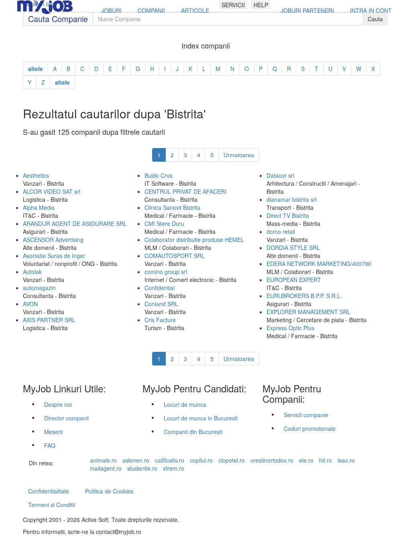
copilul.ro (201, 460)
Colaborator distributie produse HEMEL (194, 239)
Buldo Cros (158, 175)
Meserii (53, 432)
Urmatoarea (239, 155)
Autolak (32, 272)
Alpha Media (39, 207)
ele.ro (306, 460)
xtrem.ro (173, 468)
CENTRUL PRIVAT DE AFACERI (185, 191)
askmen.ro (135, 460)
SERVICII (233, 5)
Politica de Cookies (109, 491)
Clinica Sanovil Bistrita (172, 207)
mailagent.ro (106, 468)
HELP (261, 5)
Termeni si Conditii (51, 505)
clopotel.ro (231, 460)
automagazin (39, 288)
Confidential (159, 288)
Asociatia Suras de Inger (54, 256)
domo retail (281, 231)
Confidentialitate (48, 491)
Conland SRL (161, 304)
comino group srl (165, 272)
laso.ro (346, 460)
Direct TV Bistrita (288, 215)
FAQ (49, 445)
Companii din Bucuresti (193, 432)
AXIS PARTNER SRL (49, 320)
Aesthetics (36, 175)
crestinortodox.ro (271, 460)
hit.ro (325, 460)
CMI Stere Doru (164, 223)
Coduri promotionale (310, 428)
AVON (30, 304)
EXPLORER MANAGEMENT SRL (308, 312)
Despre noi (58, 404)
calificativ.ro (169, 460)
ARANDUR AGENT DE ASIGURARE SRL (75, 223)
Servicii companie (306, 415)
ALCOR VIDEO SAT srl (51, 191)
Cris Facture (160, 320)
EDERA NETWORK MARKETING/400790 (319, 264)
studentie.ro (142, 468)
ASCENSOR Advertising (53, 239)
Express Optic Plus (290, 328)
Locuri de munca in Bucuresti (201, 418)
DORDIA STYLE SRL (293, 248)
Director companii (66, 418)
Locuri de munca (185, 404)
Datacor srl (280, 175)
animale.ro (103, 460)
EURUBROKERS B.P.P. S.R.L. (304, 296)
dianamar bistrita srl (292, 199)
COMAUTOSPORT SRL (174, 256)
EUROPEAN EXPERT (294, 280)
